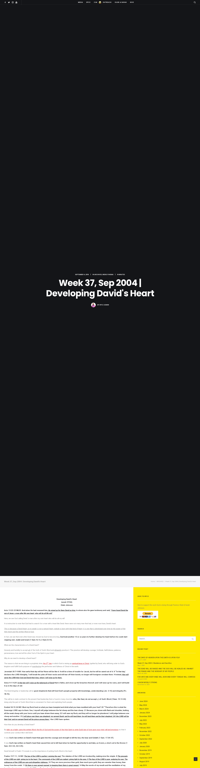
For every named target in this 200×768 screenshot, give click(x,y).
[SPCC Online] (100, 2)
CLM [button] (95, 2)
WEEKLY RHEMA (107, 274)
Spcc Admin (104, 305)
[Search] (167, 638)
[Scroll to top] (195, 759)
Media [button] (80, 2)
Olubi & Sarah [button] (121, 2)
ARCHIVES (98, 274)
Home (153, 581)
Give (132, 2)
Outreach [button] (107, 2)
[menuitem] (5, 2)
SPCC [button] (88, 2)
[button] (5, 2)
